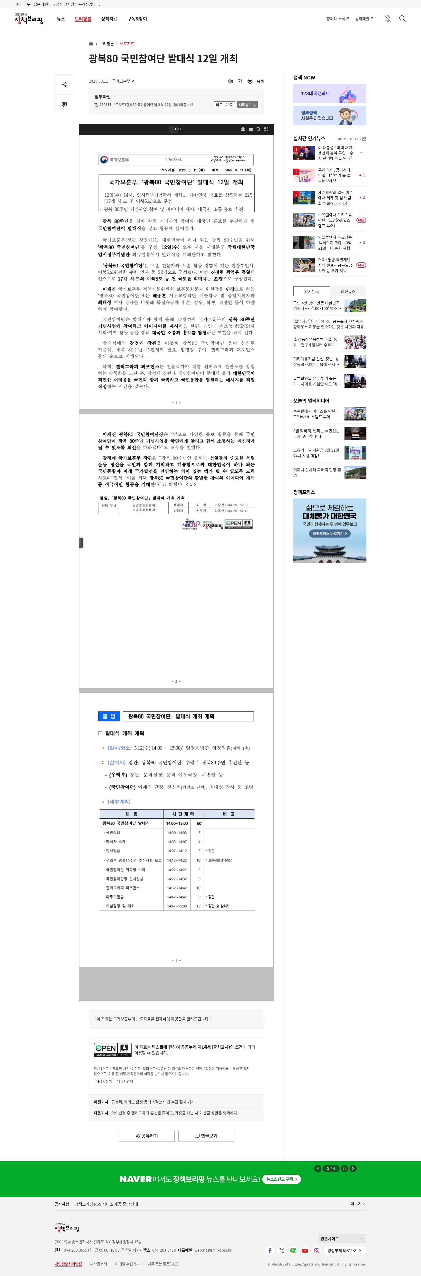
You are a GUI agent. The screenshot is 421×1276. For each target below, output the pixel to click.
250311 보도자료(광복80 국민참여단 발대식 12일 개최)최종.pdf (146, 105)
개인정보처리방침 (68, 1263)
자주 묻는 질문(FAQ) (163, 1263)
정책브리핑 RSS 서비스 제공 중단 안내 (106, 1203)
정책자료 (109, 18)
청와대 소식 (335, 18)
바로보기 (222, 104)
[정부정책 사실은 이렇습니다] (329, 115)
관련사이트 (330, 1238)
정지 (344, 1168)
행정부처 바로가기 (342, 1250)
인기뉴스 (311, 291)
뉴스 (61, 18)
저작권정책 (104, 1081)
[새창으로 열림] (250, 81)
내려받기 (245, 104)
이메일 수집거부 (127, 1263)
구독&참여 (137, 18)
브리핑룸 (83, 18)
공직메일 (362, 18)
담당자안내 (125, 1081)
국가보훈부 (123, 81)
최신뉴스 (348, 291)
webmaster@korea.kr (212, 1250)
